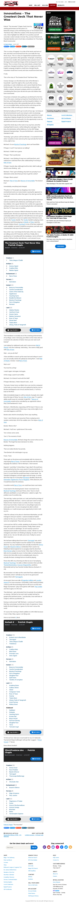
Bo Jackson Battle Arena (51, 91)
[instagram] (57, 847)
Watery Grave (13, 704)
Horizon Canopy (14, 807)
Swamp (11, 696)
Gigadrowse (13, 294)
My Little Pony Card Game (60, 104)
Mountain (12, 809)
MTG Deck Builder (32, 860)
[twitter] (66, 847)
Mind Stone (12, 651)
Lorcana (51, 77)
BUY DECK (37, 251)
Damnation (12, 282)
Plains (32, 222)
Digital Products (66, 121)
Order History (31, 893)
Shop (30, 5)
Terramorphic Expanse (16, 813)
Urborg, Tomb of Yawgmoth (17, 325)
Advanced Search (32, 857)
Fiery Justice (13, 795)
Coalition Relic (13, 268)
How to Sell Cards (32, 885)
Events (30, 863)
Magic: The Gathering (51, 65)
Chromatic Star (14, 782)
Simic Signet (13, 655)
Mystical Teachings (20, 144)
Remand (11, 304)
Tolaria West (13, 322)
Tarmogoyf (31, 540)
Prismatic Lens (14, 653)
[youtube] (49, 847)
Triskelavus (12, 643)
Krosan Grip (12, 716)
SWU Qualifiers (32, 871)
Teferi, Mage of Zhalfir (16, 260)
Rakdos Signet (13, 270)
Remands (26, 477)
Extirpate (12, 712)
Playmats (49, 121)
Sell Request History (33, 896)
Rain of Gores (15, 461)
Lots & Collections (66, 115)
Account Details (32, 891)
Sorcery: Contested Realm (70, 78)
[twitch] (44, 847)
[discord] (53, 847)
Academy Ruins (14, 685)
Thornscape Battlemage (16, 776)
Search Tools (33, 855)
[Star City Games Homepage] (13, 3)
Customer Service (59, 863)
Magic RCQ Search (33, 868)
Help (66, 1)
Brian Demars (8, 551)
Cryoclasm (22, 224)
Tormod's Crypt (14, 727)
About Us (55, 874)
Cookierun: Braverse (69, 104)
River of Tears (13, 318)
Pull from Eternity (14, 720)
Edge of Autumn (14, 793)
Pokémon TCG (60, 64)
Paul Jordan (38, 586)
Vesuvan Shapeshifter (24, 565)
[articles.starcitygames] (70, 847)
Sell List (37, 5)
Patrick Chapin (8, 44)
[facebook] (62, 847)
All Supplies (50, 125)
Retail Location (58, 880)
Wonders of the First (9, 872)
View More (60, 246)
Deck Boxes (50, 118)
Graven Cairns (13, 314)
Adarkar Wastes (14, 310)
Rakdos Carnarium (15, 316)
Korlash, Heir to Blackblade (17, 637)
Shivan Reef (13, 320)
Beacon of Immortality (28, 181)
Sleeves (49, 115)
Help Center (56, 857)
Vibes (60, 77)
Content (53, 5)
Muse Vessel (13, 718)
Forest (11, 803)
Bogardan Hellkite (27, 580)
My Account (32, 889)
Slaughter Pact (13, 675)
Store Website (56, 882)
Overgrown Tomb (14, 692)
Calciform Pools (14, 312)
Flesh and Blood (70, 91)
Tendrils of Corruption (16, 680)
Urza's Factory (13, 702)
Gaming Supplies (8, 882)
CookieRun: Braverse (9, 877)
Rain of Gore (7, 162)
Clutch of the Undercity (16, 291)
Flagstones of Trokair (15, 801)
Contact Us (56, 860)
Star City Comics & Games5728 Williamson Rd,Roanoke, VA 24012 (60, 886)
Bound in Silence (16, 547)
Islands (26, 222)
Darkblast (12, 710)
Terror (11, 725)
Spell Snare (12, 677)
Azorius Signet (13, 266)
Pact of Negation (14, 302)
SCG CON (45, 5)
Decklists (61, 5)
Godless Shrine (14, 687)
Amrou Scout (13, 768)
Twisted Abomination (10, 565)
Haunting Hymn (14, 296)
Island (11, 690)
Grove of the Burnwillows (17, 805)
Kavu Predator (13, 770)
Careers (55, 876)
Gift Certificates (66, 118)
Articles (30, 876)
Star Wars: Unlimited (51, 104)
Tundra (13, 220)
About (55, 871)
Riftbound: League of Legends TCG (70, 65)
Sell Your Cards (59, 1)
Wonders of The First (60, 91)
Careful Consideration (16, 289)
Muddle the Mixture (15, 298)
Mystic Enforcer (14, 772)
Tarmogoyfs (19, 577)
